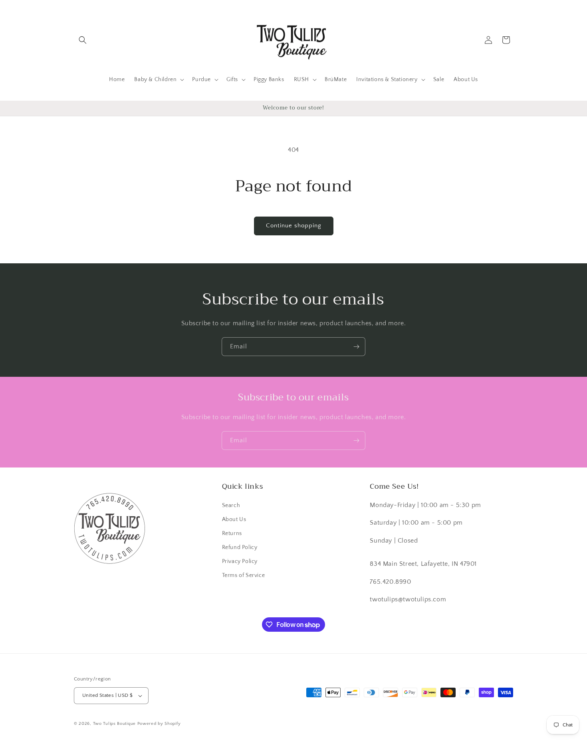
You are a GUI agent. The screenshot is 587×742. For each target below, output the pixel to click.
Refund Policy (240, 547)
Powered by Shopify (159, 723)
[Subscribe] (356, 346)
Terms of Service (243, 575)
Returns (232, 533)
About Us (234, 519)
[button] (82, 40)
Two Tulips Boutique (114, 723)
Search (231, 505)
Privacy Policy (240, 561)
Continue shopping (293, 225)
